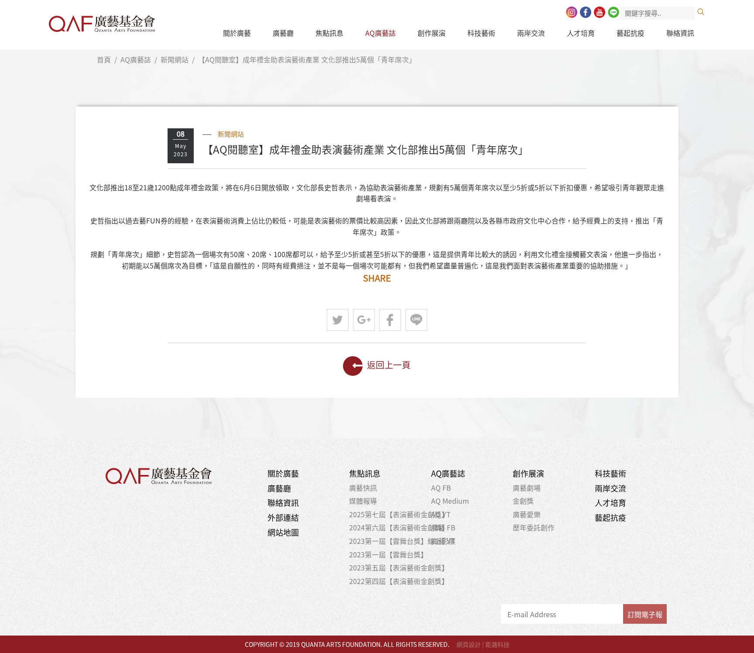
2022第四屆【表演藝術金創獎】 (399, 581)
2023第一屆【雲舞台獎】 (388, 554)
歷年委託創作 (534, 527)
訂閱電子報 (644, 614)
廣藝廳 (283, 32)
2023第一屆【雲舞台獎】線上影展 (402, 541)
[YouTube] (599, 12)
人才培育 (581, 32)
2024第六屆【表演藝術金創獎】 (399, 527)
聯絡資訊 (680, 32)
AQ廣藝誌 (380, 32)
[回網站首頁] (102, 21)
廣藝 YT (443, 541)
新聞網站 (174, 59)
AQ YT (441, 514)
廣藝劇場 (527, 487)
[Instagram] (571, 12)
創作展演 (432, 32)
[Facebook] (585, 12)
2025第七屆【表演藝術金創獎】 (399, 514)
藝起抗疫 (630, 32)
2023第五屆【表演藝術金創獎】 (399, 567)
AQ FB (441, 487)
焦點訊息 (329, 32)
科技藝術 (481, 32)
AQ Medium (450, 500)
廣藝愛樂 (527, 514)
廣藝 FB (443, 527)
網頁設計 (468, 644)
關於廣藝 (237, 32)
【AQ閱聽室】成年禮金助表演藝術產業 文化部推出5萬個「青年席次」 (307, 59)
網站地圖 (283, 532)
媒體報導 (363, 500)
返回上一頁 (389, 364)
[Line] (613, 12)
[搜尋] (700, 11)
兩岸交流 (531, 32)
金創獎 (523, 500)
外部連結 (283, 517)
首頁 (104, 59)
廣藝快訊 (363, 487)
